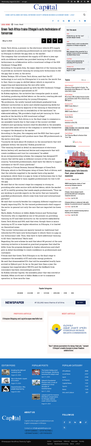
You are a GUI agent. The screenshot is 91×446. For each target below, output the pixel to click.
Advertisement (69, 85)
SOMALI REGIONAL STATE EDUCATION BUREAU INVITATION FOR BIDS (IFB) (77, 129)
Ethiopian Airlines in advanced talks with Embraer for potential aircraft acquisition (77, 203)
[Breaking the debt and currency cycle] (6, 372)
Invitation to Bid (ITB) (71, 123)
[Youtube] (88, 1)
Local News (5, 24)
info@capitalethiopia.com (42, 428)
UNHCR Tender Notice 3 (71, 106)
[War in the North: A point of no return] (6, 380)
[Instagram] (71, 1)
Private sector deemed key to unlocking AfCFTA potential (75, 62)
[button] (84, 14)
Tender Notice (69, 117)
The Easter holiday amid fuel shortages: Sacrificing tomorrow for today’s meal (50, 372)
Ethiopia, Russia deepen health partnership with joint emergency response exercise (75, 194)
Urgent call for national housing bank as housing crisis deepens (77, 211)
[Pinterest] (54, 40)
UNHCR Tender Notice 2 (71, 111)
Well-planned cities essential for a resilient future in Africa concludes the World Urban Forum (77, 53)
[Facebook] (68, 1)
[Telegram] (78, 1)
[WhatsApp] (60, 40)
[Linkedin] (74, 1)
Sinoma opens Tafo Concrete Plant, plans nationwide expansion (76, 173)
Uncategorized (70, 66)
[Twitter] (84, 1)
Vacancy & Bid (69, 104)
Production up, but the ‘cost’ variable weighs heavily (75, 36)
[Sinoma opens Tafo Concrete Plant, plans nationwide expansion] (77, 159)
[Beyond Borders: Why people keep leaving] (6, 389)
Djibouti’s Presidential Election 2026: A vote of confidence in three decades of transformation (49, 384)
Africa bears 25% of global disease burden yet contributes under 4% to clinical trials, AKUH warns (77, 98)
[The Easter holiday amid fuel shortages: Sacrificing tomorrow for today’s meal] (36, 372)
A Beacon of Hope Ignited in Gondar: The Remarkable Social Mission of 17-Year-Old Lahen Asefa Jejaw (77, 89)
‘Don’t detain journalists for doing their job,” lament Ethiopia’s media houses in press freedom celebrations (68, 348)
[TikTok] (81, 1)
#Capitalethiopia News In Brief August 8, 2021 (76, 69)
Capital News (69, 94)
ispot (68, 33)
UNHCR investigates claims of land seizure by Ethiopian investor (75, 184)
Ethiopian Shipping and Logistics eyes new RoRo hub (22, 319)
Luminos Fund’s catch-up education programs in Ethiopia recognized (77, 44)
